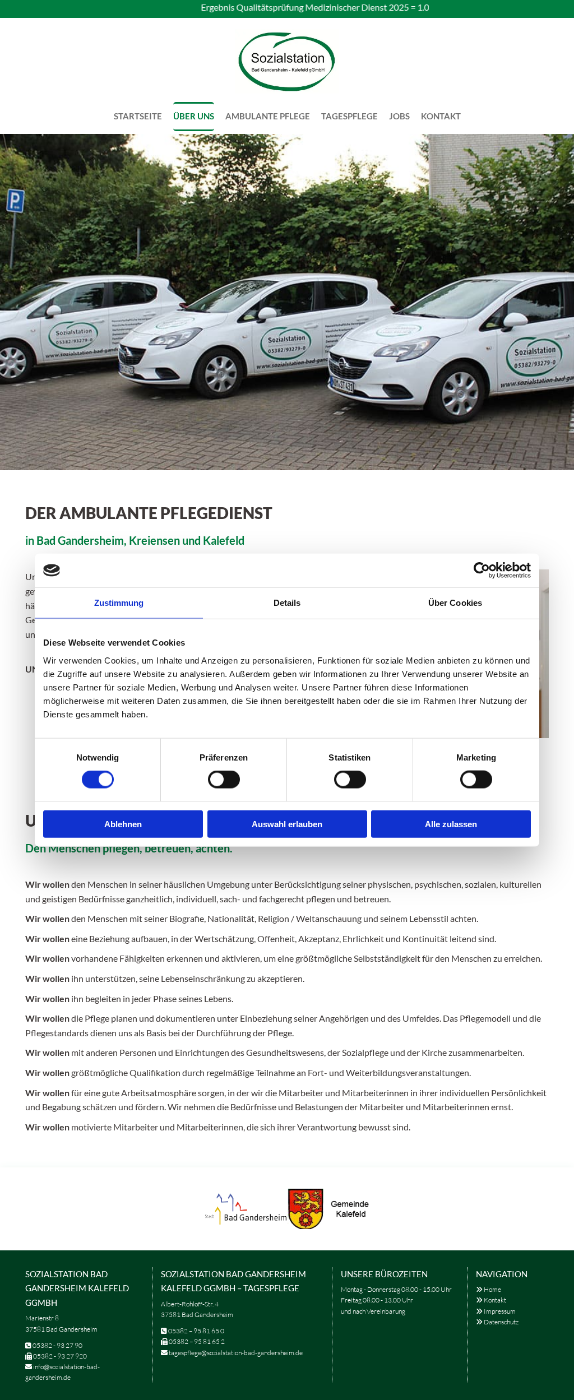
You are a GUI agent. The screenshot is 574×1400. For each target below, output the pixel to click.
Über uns (193, 116)
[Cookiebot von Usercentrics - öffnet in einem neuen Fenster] (482, 570)
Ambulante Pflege (267, 116)
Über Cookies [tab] (455, 603)
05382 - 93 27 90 (57, 1345)
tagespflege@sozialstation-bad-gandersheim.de (236, 1352)
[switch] (224, 780)
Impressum (496, 1311)
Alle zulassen (451, 823)
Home (488, 1289)
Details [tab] (287, 603)
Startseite (138, 116)
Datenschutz (497, 1322)
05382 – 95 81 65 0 (196, 1331)
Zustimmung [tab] (119, 603)
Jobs (399, 116)
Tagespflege (349, 116)
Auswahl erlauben (287, 823)
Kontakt (441, 116)
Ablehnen (123, 823)
